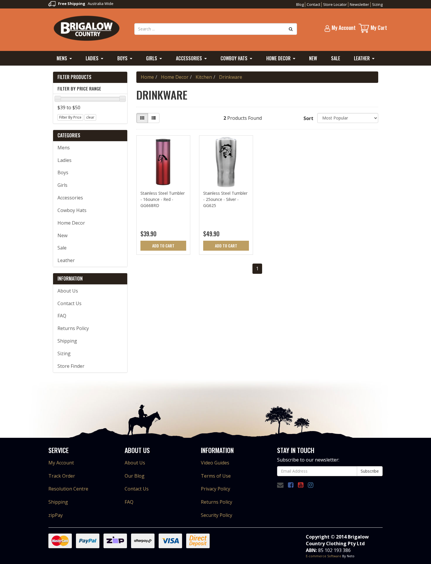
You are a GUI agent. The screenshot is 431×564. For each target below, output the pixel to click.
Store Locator (335, 4)
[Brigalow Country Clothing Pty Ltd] (86, 28)
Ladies (92, 58)
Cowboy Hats (233, 58)
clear (90, 117)
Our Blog (135, 476)
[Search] (291, 29)
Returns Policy (73, 328)
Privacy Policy (215, 489)
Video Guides (215, 462)
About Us (67, 291)
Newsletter (359, 4)
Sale (335, 58)
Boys (122, 58)
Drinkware (230, 77)
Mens (62, 58)
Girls (151, 58)
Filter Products (74, 77)
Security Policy (216, 515)
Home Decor (278, 58)
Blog (300, 4)
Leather (362, 58)
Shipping (67, 341)
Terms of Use (216, 476)
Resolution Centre (68, 489)
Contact (313, 4)
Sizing (377, 4)
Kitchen (204, 77)
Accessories (189, 58)
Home (147, 77)
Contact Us (69, 303)
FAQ (61, 315)
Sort (308, 118)
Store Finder (70, 366)
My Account (61, 462)
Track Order (61, 476)
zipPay (55, 515)
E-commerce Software (323, 556)
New (313, 58)
